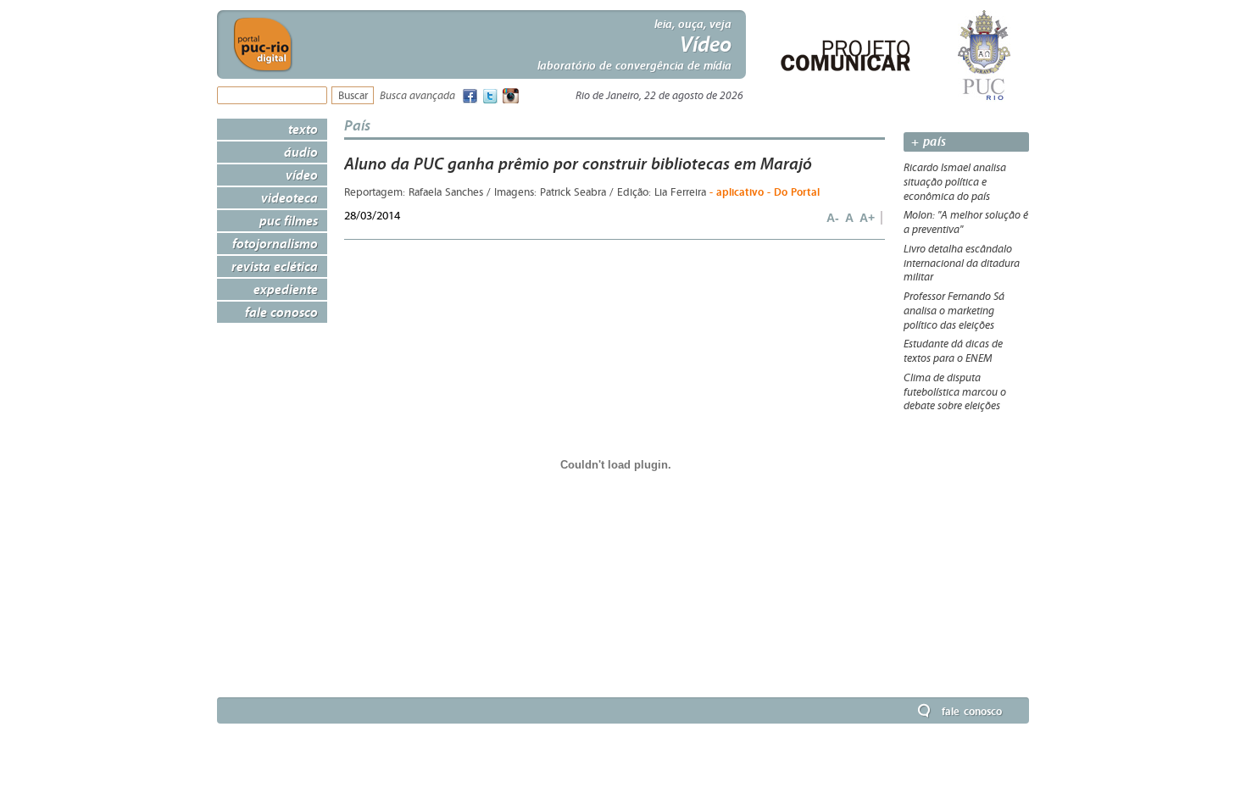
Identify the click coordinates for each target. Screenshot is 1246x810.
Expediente (285, 289)
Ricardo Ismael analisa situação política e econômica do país (955, 182)
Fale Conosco (281, 311)
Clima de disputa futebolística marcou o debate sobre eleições (955, 392)
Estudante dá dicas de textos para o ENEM (953, 351)
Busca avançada (417, 96)
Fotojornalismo (275, 243)
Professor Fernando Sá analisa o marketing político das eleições (954, 311)
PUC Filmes (288, 220)
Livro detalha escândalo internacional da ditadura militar (962, 263)
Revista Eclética (274, 266)
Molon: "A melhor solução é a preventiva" (966, 222)
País (357, 125)
